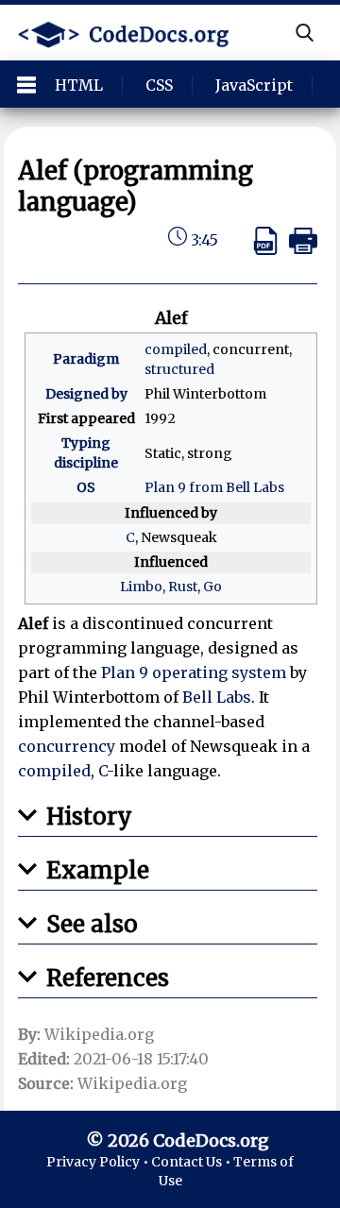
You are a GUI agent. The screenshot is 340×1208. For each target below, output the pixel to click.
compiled (175, 349)
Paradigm (86, 358)
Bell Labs (216, 697)
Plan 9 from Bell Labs (214, 487)
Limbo (141, 586)
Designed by (86, 393)
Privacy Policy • (98, 1161)
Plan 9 (124, 672)
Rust (182, 586)
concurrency (66, 746)
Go (212, 586)
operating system (219, 672)
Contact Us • (192, 1161)
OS (85, 487)
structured (179, 369)
